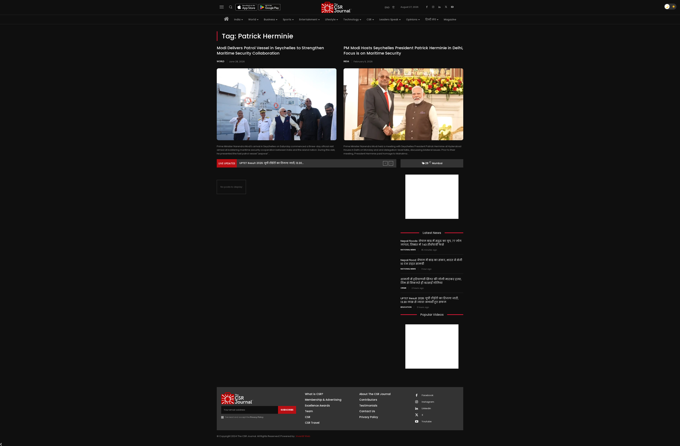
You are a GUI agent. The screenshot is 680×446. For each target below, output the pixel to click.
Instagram (428, 402)
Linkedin (426, 408)
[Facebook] (426, 7)
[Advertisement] (431, 197)
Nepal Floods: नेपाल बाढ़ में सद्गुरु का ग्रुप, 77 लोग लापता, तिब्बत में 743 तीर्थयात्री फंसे (431, 242)
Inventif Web (303, 436)
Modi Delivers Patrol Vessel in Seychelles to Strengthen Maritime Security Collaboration (270, 50)
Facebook (427, 395)
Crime (403, 288)
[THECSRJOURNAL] (336, 7)
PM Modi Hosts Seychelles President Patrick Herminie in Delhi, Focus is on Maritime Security (403, 50)
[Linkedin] (439, 7)
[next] (391, 163)
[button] (230, 7)
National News (408, 250)
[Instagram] (433, 7)
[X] (445, 7)
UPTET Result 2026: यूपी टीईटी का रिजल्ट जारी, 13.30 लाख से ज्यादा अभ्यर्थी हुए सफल (429, 300)
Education (406, 307)
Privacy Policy (256, 417)
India (346, 61)
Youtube (427, 421)
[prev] (385, 163)
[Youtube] (452, 7)
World (220, 61)
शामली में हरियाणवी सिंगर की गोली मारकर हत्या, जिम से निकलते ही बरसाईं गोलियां (431, 281)
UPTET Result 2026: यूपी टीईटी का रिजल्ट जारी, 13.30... (271, 163)
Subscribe (287, 409)
